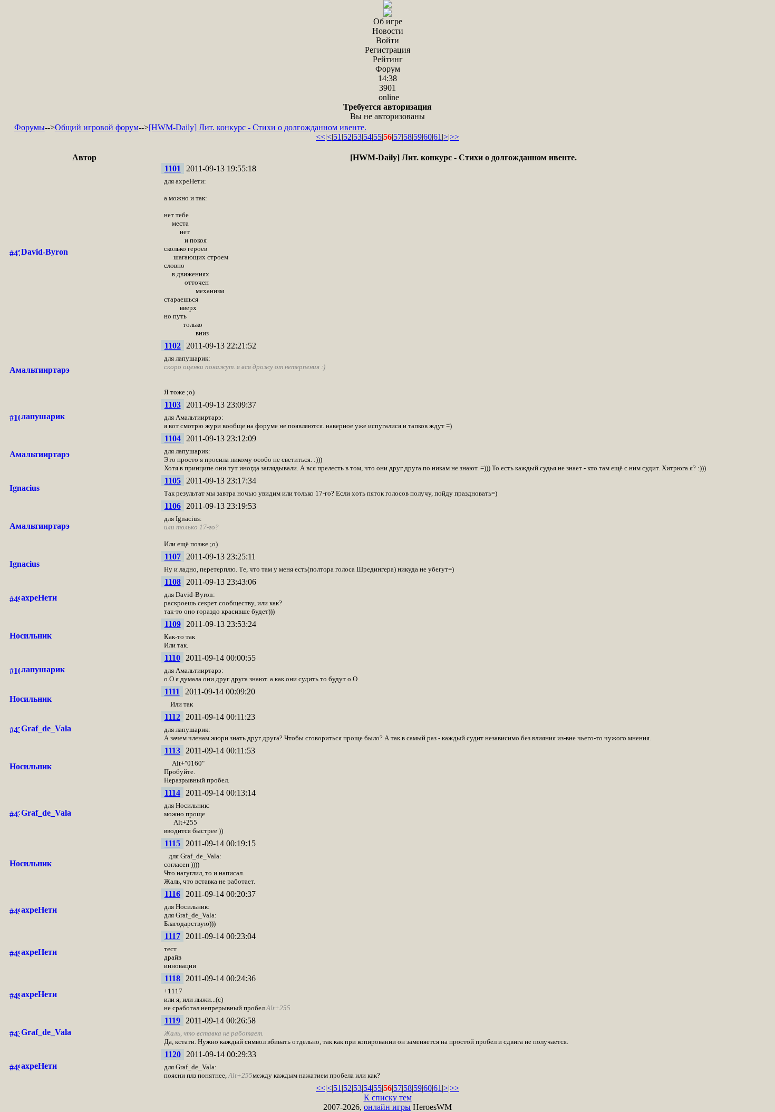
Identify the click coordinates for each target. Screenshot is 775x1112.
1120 (172, 1054)
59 (417, 136)
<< (320, 136)
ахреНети (39, 597)
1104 (172, 438)
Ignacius (24, 488)
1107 (172, 556)
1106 (172, 505)
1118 (172, 978)
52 (347, 136)
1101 (172, 168)
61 (437, 136)
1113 (172, 750)
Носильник (30, 635)
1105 (172, 480)
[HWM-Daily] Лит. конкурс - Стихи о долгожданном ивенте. (257, 127)
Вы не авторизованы (387, 111)
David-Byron (44, 251)
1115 (172, 843)
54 (367, 136)
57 (397, 136)
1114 (172, 792)
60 (427, 136)
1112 (172, 716)
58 (407, 136)
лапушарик (43, 416)
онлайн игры (387, 1107)
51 (337, 136)
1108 (172, 581)
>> (454, 136)
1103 (172, 404)
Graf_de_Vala (46, 728)
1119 (172, 1020)
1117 (172, 936)
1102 (172, 345)
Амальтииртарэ (39, 369)
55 (377, 136)
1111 (172, 691)
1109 (172, 624)
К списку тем (388, 1097)
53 (357, 136)
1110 (172, 657)
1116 (172, 893)
